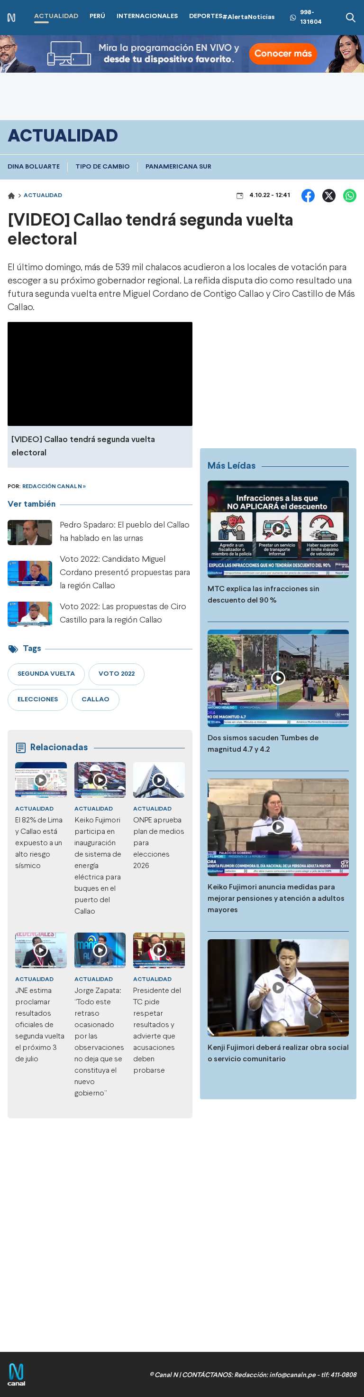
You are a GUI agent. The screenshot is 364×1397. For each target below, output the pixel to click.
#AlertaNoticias (248, 17)
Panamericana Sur (178, 167)
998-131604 (311, 17)
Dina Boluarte (34, 167)
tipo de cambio (102, 167)
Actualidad (43, 195)
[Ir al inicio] (11, 17)
